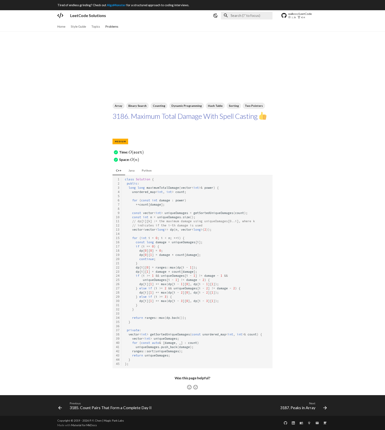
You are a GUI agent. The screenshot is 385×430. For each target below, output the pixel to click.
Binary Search (137, 105)
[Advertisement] (192, 62)
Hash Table (215, 105)
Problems (112, 26)
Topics (95, 26)
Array (118, 105)
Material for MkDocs (84, 425)
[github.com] (285, 422)
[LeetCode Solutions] (60, 15)
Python (147, 170)
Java (132, 170)
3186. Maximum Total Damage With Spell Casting (184, 116)
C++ (119, 170)
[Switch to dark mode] (215, 15)
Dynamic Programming (186, 105)
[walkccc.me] (301, 422)
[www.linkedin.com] (293, 422)
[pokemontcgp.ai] (309, 422)
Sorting (234, 105)
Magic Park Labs (114, 420)
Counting (159, 105)
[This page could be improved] (195, 387)
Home (61, 26)
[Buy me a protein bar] (325, 422)
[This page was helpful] (189, 387)
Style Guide (78, 26)
